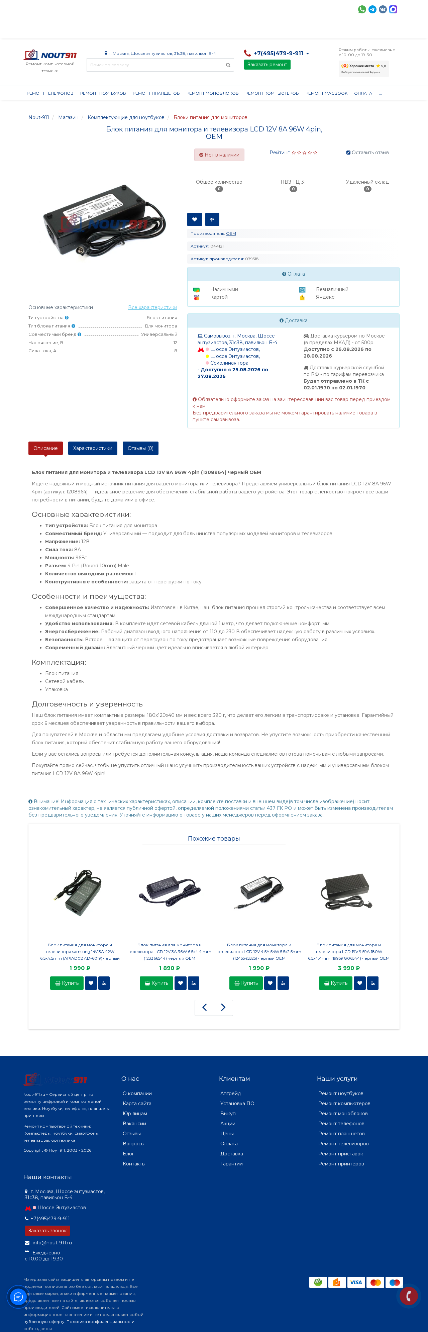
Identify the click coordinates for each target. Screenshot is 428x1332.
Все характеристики (152, 307)
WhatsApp (362, 9)
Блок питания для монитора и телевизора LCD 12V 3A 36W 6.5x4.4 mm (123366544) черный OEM (169, 951)
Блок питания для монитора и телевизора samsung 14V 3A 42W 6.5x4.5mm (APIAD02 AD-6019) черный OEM (80, 952)
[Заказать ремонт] (408, 1296)
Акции (140, 30)
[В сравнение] (104, 983)
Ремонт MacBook (326, 93)
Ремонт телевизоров (343, 1144)
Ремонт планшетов (156, 93)
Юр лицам (135, 1114)
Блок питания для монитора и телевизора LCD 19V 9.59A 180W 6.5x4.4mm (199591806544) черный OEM (349, 951)
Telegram (372, 9)
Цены (227, 1134)
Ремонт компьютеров (272, 93)
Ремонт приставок (340, 1154)
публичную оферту (44, 1321)
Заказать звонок (47, 1231)
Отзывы (303, 30)
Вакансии (134, 1124)
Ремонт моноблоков (213, 93)
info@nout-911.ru (51, 1243)
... (380, 93)
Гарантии (272, 30)
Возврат (241, 30)
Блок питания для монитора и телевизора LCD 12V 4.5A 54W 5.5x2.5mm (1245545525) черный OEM (259, 951)
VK (383, 9)
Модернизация (203, 30)
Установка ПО (237, 1104)
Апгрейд (230, 1093)
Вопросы (133, 1144)
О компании (48, 30)
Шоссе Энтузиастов (61, 1208)
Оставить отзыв (370, 153)
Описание (45, 448)
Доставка (84, 30)
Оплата (114, 30)
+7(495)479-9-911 (50, 1219)
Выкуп (228, 1114)
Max (393, 9)
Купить (70, 983)
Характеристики (92, 448)
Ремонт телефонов (50, 93)
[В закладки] (91, 983)
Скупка (166, 30)
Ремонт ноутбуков (103, 93)
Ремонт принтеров (341, 1164)
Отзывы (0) (140, 448)
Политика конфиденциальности (100, 1321)
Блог (128, 1154)
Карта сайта (137, 1104)
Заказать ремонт (267, 65)
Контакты (333, 30)
